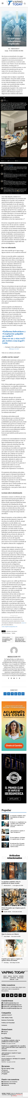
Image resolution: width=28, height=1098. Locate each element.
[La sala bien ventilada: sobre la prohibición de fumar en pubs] (5, 817)
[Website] (19, 678)
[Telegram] (16, 995)
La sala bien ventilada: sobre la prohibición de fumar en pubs (18, 817)
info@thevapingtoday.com (11, 1003)
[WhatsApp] (15, 693)
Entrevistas (18, 35)
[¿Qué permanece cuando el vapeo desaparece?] (5, 831)
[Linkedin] (19, 693)
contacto (23, 623)
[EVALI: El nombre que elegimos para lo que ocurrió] (14, 897)
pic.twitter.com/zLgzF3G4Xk (13, 341)
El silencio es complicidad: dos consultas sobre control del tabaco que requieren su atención (18, 824)
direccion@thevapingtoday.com (12, 1008)
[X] (16, 678)
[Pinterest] (12, 693)
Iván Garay (6, 962)
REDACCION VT (15, 48)
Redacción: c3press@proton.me (12, 1006)
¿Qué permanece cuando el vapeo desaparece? (17, 831)
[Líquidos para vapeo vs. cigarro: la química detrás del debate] (14, 948)
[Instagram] (11, 678)
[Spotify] (11, 995)
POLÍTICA (4, 1061)
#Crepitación (8, 333)
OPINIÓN (8, 35)
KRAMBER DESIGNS (21, 1094)
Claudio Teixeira (7, 911)
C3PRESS (14, 1095)
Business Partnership (9, 1083)
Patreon (5, 1031)
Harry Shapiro (7, 936)
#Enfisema (7, 331)
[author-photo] (3, 885)
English (5, 1073)
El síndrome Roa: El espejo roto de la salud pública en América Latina (17, 845)
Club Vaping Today (8, 1068)
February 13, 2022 (14, 349)
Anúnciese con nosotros (10, 1081)
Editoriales (6, 1072)
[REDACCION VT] (14, 650)
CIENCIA (3, 1056)
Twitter (13, 633)
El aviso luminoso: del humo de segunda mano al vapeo (17, 838)
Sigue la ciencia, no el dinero (10, 934)
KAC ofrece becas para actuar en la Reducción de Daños (20, 640)
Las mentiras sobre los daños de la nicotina (7, 640)
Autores (5, 1070)
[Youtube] (24, 995)
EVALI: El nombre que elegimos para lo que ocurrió (13, 908)
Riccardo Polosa (6, 633)
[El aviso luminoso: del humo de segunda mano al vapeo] (5, 838)
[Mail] (14, 678)
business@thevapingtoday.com (12, 1004)
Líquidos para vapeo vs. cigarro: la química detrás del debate (12, 959)
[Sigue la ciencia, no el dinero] (14, 923)
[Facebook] (8, 678)
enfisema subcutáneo (11, 631)
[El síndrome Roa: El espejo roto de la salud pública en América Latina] (5, 845)
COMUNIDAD (4, 1050)
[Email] (22, 693)
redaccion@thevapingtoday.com (9, 626)
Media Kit (6, 1085)
